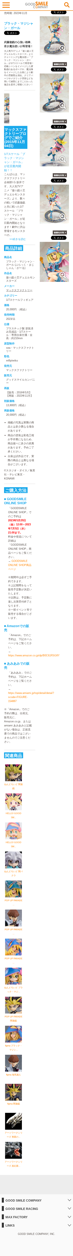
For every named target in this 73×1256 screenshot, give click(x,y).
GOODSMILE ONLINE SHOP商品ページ (19, 565)
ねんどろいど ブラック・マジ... (13, 989)
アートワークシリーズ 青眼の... (14, 1135)
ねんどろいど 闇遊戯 (13, 786)
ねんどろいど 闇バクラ (13, 873)
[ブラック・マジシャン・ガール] (54, 53)
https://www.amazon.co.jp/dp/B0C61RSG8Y (34, 655)
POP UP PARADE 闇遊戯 (13, 1018)
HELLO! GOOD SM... (13, 815)
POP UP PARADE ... (13, 902)
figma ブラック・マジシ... (13, 1047)
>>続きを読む (18, 239)
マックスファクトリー (19, 290)
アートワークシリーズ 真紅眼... (14, 1164)
